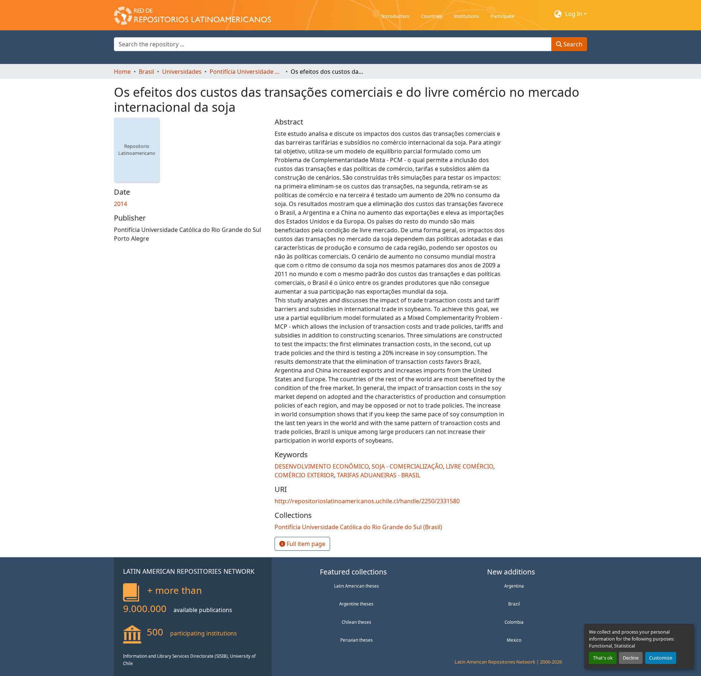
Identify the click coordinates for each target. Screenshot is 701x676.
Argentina (514, 586)
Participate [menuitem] (502, 16)
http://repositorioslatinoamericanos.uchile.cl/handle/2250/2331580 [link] (367, 501)
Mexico (514, 640)
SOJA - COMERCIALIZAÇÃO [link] (407, 466)
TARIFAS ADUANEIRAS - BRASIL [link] (378, 475)
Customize (660, 657)
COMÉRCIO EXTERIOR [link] (304, 475)
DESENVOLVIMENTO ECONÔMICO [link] (322, 466)
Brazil (514, 604)
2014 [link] (120, 204)
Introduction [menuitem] (395, 16)
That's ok (603, 657)
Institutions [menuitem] (466, 16)
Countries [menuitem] (431, 16)
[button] (192, 14)
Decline (631, 657)
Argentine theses (356, 604)
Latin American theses (356, 586)
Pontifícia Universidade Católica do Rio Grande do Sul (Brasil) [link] (246, 72)
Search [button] (572, 44)
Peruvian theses (356, 640)
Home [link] (122, 72)
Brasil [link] (146, 72)
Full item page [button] (305, 544)
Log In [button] (574, 14)
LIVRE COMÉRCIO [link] (469, 466)
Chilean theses (356, 622)
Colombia (514, 622)
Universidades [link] (182, 72)
